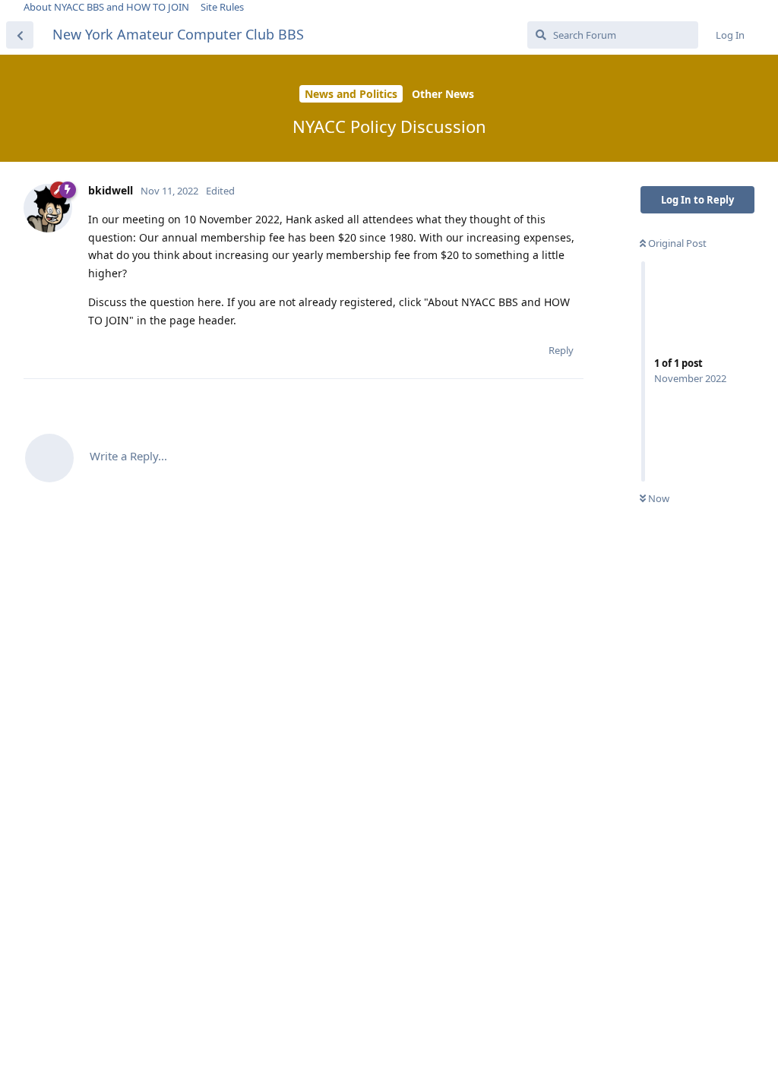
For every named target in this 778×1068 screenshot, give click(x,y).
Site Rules (222, 7)
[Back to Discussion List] (19, 35)
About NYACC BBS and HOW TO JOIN (106, 7)
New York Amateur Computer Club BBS (178, 34)
